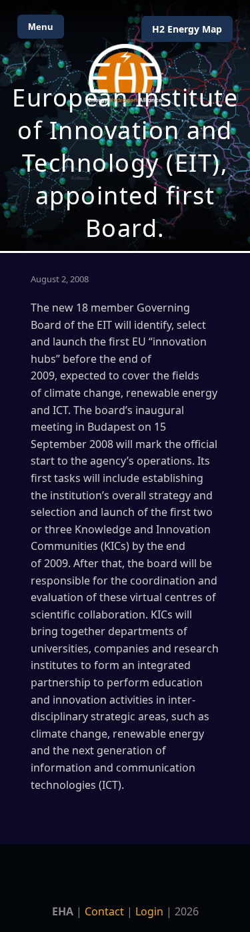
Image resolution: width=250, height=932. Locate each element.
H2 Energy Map (187, 29)
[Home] (125, 73)
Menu (40, 26)
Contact (104, 911)
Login (149, 911)
